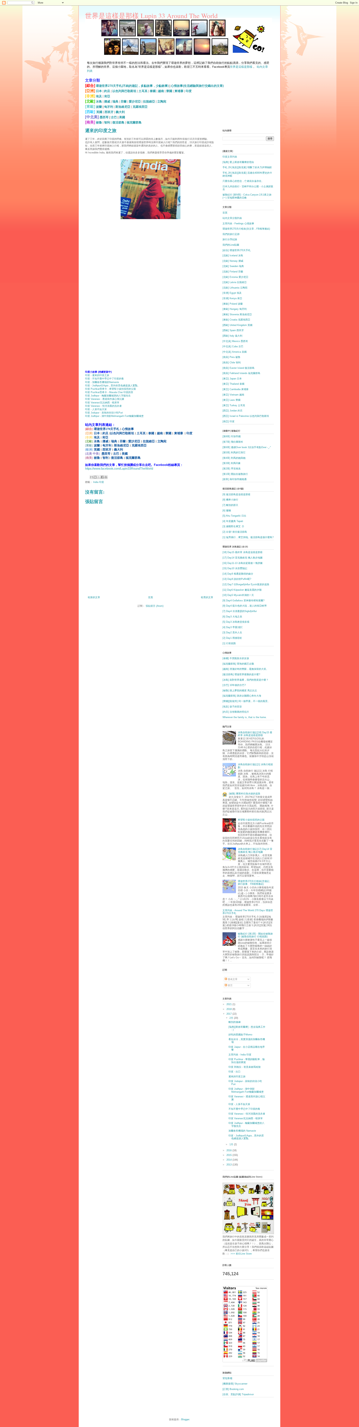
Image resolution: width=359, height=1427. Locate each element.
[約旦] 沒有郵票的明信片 (236, 711)
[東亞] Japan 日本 (232, 378)
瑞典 (115, 101)
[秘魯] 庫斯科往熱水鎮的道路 (244, 793)
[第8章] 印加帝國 (232, 436)
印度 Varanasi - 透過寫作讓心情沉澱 (104, 399)
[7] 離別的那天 (230, 505)
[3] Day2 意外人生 (232, 632)
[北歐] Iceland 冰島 (233, 255)
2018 (229, 1009)
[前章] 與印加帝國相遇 (235, 479)
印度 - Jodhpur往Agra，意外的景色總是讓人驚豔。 (112, 385)
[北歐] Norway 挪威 (233, 261)
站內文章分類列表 (232, 218)
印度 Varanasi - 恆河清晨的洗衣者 (103, 406)
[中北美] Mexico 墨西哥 (235, 341)
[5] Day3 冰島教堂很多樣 (236, 621)
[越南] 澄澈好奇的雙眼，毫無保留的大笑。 (246, 669)
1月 (231, 1144)
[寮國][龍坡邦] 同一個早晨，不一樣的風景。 (246, 701)
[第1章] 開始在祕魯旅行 (235, 474)
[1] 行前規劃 (229, 643)
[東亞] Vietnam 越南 (233, 394)
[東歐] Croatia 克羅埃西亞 (236, 319)
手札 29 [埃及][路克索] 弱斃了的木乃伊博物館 (247, 167)
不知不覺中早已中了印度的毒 (244, 1108)
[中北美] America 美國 (235, 351)
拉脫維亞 (149, 101)
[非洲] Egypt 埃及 (232, 292)
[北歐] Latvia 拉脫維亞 (235, 282)
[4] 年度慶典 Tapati (233, 521)
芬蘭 (124, 101)
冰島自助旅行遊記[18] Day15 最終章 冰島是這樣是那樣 (255, 734)
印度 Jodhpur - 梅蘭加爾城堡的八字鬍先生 (108, 395)
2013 (229, 1164)
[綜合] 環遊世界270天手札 (237, 250)
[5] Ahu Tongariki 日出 (234, 515)
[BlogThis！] (95, 477)
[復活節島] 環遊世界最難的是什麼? (241, 674)
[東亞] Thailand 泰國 (233, 383)
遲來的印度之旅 (237, 1076)
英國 (99, 112)
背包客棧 (227, 1378)
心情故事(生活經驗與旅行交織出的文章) (197, 85)
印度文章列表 (230, 156)
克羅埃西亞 (140, 106)
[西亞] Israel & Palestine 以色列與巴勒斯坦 (246, 416)
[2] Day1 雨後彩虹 (232, 638)
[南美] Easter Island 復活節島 (238, 368)
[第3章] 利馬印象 (232, 463)
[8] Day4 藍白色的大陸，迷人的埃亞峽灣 (244, 605)
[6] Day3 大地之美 (232, 616)
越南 (161, 91)
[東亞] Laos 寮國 (231, 400)
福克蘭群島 (134, 122)
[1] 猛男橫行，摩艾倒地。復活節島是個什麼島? (248, 537)
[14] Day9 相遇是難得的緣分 (238, 573)
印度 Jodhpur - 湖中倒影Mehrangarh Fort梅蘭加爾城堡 (114, 416)
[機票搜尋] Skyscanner (235, 1383)
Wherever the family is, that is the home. (245, 717)
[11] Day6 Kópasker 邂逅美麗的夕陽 (242, 589)
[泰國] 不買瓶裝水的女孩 (236, 658)
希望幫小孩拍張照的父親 (251, 819)
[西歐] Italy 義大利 (232, 335)
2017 (229, 1013)
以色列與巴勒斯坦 (124, 91)
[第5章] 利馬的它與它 (234, 452)
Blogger (185, 1419)
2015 (229, 1155)
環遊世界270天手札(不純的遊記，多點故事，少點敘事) (132, 85)
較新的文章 (94, 597)
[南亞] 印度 (228, 421)
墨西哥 (104, 117)
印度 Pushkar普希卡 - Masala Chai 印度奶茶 (109, 392)
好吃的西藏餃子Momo (240, 1034)
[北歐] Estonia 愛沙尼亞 (235, 277)
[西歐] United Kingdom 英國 (237, 325)
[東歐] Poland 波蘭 (233, 303)
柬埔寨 (178, 91)
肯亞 (107, 96)
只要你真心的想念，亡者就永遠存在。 (243, 181)
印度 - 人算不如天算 (96, 409)
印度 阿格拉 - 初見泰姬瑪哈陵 (244, 1067)
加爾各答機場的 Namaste (242, 1130)
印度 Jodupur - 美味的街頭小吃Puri (104, 412)
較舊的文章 (207, 597)
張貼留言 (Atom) (154, 606)
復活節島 (118, 122)
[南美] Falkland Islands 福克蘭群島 (241, 373)
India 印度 (98, 482)
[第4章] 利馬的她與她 (234, 458)
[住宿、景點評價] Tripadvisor (238, 1394)
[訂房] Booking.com (233, 1389)
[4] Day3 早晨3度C (233, 627)
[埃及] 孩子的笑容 (232, 706)
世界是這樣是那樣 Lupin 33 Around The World (151, 15)
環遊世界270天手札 (106, 429)
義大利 (120, 112)
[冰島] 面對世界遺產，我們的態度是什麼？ (246, 679)
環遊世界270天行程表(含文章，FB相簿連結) (246, 228)
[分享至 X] (99, 477)
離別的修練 (234, 1022)
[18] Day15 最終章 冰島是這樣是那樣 (243, 552)
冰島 (99, 101)
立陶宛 (161, 101)
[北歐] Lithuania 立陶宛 (235, 287)
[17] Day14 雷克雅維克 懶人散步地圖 (243, 557)
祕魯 (99, 122)
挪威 (107, 101)
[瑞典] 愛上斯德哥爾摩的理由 (238, 162)
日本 (99, 91)
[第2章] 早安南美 (232, 468)
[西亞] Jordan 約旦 (233, 410)
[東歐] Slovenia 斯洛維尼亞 (237, 314)
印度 (189, 91)
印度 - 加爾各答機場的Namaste (102, 382)
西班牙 (109, 112)
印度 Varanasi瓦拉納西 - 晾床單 (102, 402)
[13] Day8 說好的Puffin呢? (237, 579)
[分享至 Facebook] (102, 477)
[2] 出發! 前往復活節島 (235, 531)
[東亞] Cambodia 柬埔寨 (235, 389)
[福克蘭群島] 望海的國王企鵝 (238, 663)
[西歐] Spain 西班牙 (233, 330)
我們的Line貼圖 (231, 244)
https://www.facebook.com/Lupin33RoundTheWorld (119, 468)
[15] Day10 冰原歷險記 (235, 568)
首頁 (150, 597)
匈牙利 (108, 106)
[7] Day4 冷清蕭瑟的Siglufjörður (240, 611)
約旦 (107, 91)
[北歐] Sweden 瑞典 (233, 266)
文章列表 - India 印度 (239, 1054)
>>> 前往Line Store (241, 1253)
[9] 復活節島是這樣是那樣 (236, 494)
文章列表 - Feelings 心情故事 (238, 223)
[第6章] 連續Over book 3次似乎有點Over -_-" (247, 447)
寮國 (169, 91)
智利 (107, 122)
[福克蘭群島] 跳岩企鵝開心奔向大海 (242, 695)
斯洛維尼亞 (122, 106)
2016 (229, 1150)
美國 (122, 117)
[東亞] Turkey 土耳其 (234, 405)
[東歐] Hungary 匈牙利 (235, 309)
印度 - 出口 (234, 1071)
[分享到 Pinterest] (106, 477)
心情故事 (128, 429)
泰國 (153, 91)
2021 (229, 1004)
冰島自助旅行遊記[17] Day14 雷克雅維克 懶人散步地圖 (255, 850)
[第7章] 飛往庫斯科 (233, 441)
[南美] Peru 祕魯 (231, 357)
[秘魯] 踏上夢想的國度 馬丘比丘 (240, 690)
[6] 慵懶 (227, 510)
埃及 (99, 96)
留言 (230, 985)
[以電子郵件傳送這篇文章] (91, 477)
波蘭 (99, 106)
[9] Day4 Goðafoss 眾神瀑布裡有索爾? (243, 600)
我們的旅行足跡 (231, 234)
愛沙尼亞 (135, 101)
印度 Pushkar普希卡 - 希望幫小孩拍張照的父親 (110, 388)
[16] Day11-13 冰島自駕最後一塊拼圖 (243, 563)
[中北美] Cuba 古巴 (233, 346)
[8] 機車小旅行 (230, 499)
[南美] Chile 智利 (232, 362)
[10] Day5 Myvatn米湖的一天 (238, 595)
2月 (231, 1018)
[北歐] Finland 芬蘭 (233, 271)
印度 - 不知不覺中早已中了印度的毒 (104, 378)
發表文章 (232, 979)
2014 (229, 1159)
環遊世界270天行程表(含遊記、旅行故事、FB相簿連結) (255, 883)
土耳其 (143, 91)
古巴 (114, 117)
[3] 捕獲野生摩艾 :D (233, 526)
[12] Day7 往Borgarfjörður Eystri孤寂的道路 (246, 584)
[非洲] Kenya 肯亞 (232, 298)
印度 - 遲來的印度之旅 (97, 375)
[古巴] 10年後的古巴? (234, 685)
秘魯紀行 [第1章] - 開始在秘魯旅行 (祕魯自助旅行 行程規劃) (255, 935)
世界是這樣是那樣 (241, 66)
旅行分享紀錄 (230, 239)
